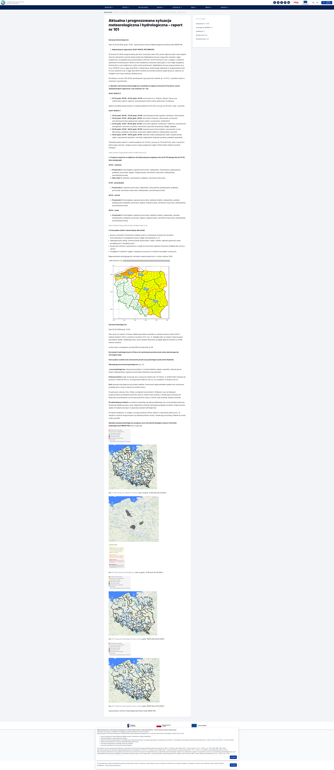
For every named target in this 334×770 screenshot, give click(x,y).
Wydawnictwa (201, 39)
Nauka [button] (159, 7)
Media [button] (208, 7)
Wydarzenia (200, 35)
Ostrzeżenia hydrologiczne (124, 572)
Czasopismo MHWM (203, 27)
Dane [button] (193, 7)
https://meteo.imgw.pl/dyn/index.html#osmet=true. (128, 152)
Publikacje (199, 31)
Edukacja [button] (176, 7)
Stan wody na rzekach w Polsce (126, 493)
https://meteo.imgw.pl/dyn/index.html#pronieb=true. (128, 225)
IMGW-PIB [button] (108, 7)
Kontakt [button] (224, 7)
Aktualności (143, 7)
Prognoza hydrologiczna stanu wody (127, 639)
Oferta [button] (125, 7)
